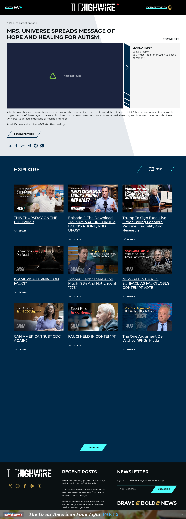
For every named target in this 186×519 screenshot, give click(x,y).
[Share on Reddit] (36, 145)
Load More (93, 447)
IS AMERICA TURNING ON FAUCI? (36, 281)
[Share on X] (10, 145)
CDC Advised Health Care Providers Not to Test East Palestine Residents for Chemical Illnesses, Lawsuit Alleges (83, 492)
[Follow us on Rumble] (32, 486)
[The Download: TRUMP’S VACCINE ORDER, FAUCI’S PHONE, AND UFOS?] (93, 198)
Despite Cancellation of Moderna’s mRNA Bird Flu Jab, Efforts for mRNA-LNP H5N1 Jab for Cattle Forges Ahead (83, 505)
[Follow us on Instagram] (17, 486)
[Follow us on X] (10, 486)
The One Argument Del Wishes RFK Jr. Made (143, 339)
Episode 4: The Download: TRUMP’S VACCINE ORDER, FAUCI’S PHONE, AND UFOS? (92, 224)
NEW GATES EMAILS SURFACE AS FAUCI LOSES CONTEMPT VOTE (145, 284)
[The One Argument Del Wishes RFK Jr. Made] (147, 317)
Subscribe (164, 489)
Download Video (24, 134)
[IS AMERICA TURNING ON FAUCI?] (39, 260)
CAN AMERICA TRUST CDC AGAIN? (37, 339)
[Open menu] (177, 7)
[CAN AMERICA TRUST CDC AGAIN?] (39, 317)
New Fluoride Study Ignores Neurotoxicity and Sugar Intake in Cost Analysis (83, 482)
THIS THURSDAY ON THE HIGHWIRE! (35, 220)
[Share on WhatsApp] (42, 145)
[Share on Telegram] (29, 145)
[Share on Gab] (23, 145)
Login (161, 55)
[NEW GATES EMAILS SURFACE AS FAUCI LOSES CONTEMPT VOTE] (147, 260)
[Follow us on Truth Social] (39, 486)
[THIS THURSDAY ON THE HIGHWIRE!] (39, 198)
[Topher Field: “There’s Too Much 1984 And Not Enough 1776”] (93, 260)
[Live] (93, 7)
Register (150, 55)
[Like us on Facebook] (25, 486)
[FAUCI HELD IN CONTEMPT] (93, 317)
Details (22, 231)
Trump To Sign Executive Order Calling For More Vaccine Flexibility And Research (144, 224)
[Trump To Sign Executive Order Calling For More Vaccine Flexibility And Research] (147, 198)
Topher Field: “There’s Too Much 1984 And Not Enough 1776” (92, 284)
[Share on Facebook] (16, 145)
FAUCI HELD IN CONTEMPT (92, 336)
